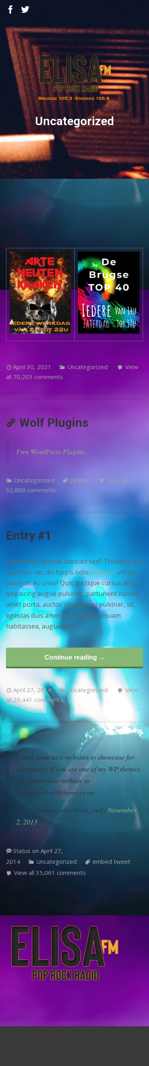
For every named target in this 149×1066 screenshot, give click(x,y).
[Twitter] (25, 10)
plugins (79, 480)
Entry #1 (29, 535)
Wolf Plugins (53, 422)
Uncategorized (87, 367)
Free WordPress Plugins (50, 451)
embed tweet (111, 861)
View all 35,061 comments (50, 872)
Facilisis (102, 572)
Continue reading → (75, 657)
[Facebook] (10, 10)
